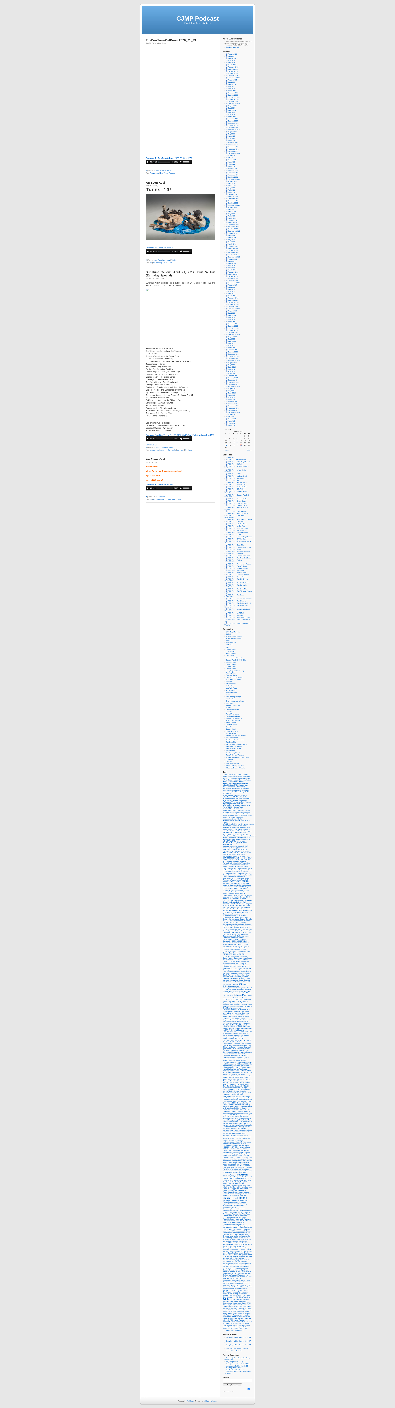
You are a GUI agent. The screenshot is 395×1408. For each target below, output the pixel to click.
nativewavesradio (229, 1142)
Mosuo (225, 1132)
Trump (235, 1303)
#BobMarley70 (237, 788)
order (242, 1152)
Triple (226, 1299)
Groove (246, 1050)
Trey (225, 1297)
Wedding (236, 1315)
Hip (250, 1064)
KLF (227, 1091)
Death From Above (230, 975)
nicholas (226, 1145)
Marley (230, 1120)
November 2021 (233, 175)
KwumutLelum (228, 1093)
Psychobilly (236, 1182)
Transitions (227, 1295)
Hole (235, 1065)
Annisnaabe (227, 871)
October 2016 (233, 306)
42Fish (226, 853)
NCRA (243, 1142)
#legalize (244, 815)
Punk (248, 1182)
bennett (240, 892)
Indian (246, 1072)
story (241, 1261)
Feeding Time (231, 673)
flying (242, 1025)
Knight (231, 1091)
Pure (237, 1183)
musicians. (248, 1137)
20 (237, 443)
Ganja (225, 1035)
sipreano (226, 1239)
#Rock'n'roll (243, 832)
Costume (226, 949)
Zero (236, 1330)
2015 (237, 858)
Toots (237, 1290)
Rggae (249, 1210)
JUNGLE (226, 1084)
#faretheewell (242, 800)
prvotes (236, 1180)
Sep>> (249, 450)
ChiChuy (231, 929)
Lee (229, 1099)
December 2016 (233, 302)
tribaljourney (231, 1297)
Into (224, 1077)
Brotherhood (247, 910)
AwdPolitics (245, 882)
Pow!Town (227, 1169)
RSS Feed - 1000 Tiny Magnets (239, 462)
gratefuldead (234, 1050)
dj (243, 984)
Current (246, 965)
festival (228, 1021)
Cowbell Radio (231, 662)
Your (234, 1328)
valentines (227, 1308)
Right (246, 1212)
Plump (235, 1162)
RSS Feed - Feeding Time (237, 511)
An (151, 262)
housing (226, 1071)
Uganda (237, 1305)
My (226, 1138)
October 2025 (233, 75)
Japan (248, 1079)
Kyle (235, 1093)
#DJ (248, 798)
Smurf (244, 1246)
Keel (170, 262)
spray (234, 1260)
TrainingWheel (237, 1294)
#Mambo (234, 817)
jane (244, 1079)
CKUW (249, 932)
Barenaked (243, 885)
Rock (245, 1216)
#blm (229, 787)
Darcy (241, 970)
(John (239, 848)
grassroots (240, 1049)
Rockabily (226, 1219)
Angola (242, 870)
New (233, 1144)
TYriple (229, 1305)
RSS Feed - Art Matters (236, 478)
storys (245, 1261)
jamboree (236, 1079)
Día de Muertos (242, 1001)
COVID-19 (244, 960)
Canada (249, 919)
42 (248, 851)
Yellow (245, 1327)
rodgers (238, 1222)
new (236, 1144)
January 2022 (233, 170)
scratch (243, 1231)
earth (174, 450)
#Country (226, 793)
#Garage (242, 804)
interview (244, 1076)
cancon (226, 922)
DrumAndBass (237, 993)
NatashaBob (232, 1140)
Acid (225, 861)
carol (243, 924)
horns (244, 1067)
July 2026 (231, 56)
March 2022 (232, 166)
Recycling (237, 1194)
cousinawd (243, 956)
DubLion (238, 998)
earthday (180, 450)
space (225, 1255)
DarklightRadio (231, 668)
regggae (237, 1202)
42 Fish (228, 634)
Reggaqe (237, 1200)
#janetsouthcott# (242, 814)
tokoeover (243, 1288)
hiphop (225, 1065)
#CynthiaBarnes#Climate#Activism (235, 795)
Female (242, 1018)
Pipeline (242, 1160)
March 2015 (232, 347)
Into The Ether (231, 684)
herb (243, 1062)
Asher (225, 876)
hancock (226, 1057)
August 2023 (232, 132)
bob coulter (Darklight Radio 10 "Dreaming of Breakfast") (236, 1367)
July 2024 (231, 108)
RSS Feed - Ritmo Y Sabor (237, 566)
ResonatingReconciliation (232, 1209)
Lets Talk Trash (231, 688)
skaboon (229, 1241)
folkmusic (226, 1026)
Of (230, 1150)
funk (250, 1032)
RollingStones (228, 1224)
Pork (228, 1166)
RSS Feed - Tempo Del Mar (237, 577)
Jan (241, 1079)
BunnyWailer (227, 915)
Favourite (246, 1016)
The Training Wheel (233, 753)
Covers (249, 958)
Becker (246, 890)
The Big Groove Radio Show (236, 735)
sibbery (230, 1238)
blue (235, 900)
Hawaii (231, 1059)
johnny (249, 1081)
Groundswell (227, 1052)
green (241, 1050)
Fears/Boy (227, 1018)
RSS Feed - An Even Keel (237, 476)
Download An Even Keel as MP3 (159, 248)
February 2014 (233, 376)
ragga (234, 1189)
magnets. (226, 1116)
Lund (236, 1111)
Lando (247, 1096)
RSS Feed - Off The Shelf (237, 539)
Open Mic (229, 703)
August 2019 (232, 233)
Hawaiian (237, 1059)
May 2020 (231, 214)
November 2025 (233, 73)
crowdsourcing (242, 963)
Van (236, 1308)
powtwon (226, 1177)
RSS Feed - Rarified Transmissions (233, 561)
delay (240, 977)
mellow (231, 1123)
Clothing (240, 934)
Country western (238, 953)
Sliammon (248, 1243)
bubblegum (246, 912)
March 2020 (232, 218)
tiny (246, 1285)
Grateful (226, 1050)
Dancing (226, 970)
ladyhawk (239, 1094)
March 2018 (232, 270)
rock (241, 1216)
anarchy (249, 868)
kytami (244, 1093)
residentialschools (229, 1207)
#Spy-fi (247, 839)
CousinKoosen (228, 958)
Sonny (242, 1251)
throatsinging (238, 1283)
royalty (245, 1226)
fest (224, 1021)
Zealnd (232, 1330)
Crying (225, 965)
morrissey (248, 1130)
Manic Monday (231, 690)
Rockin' (233, 1219)
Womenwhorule (246, 1322)
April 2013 (231, 397)
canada (226, 921)
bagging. (226, 885)
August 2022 (232, 155)
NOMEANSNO (233, 1147)
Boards (230, 902)
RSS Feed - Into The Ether (237, 524)
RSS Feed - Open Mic (236, 545)
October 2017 (233, 281)
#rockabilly (236, 834)
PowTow (226, 1172)
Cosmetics (243, 948)
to (236, 1288)
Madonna (241, 1113)
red (242, 1194)
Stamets (246, 1260)
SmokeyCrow (237, 1246)
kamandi (226, 1088)
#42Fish (231, 775)
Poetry (228, 707)
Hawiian (243, 1059)
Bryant (239, 912)
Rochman (236, 1216)
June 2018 (232, 263)
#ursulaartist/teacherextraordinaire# (235, 846)
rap (241, 1189)
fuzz (224, 1033)
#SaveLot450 (228, 837)
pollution (236, 1164)
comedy (163, 450)
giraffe (235, 1045)
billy (250, 895)
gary (235, 1038)
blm (244, 899)
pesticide (226, 1159)
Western (240, 1318)
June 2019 (232, 237)
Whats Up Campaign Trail (235, 766)
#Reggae (226, 832)
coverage (243, 958)
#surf (231, 841)
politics (230, 1164)
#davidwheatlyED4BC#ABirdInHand (235, 797)
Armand (243, 875)
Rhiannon (226, 1212)
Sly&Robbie (230, 1244)
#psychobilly (247, 829)
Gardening (229, 681)
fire (237, 1023)
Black (248, 897)
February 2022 (233, 168)
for (245, 1026)
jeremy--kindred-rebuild (234, 1351)
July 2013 (231, 391)
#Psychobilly (227, 831)
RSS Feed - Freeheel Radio (238, 513)
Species (226, 1256)
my (224, 1138)
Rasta (225, 1190)
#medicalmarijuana (230, 819)
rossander (234, 1226)
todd (238, 1288)
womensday (227, 1322)
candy (237, 922)
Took (233, 1290)
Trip (244, 1297)
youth (242, 1328)
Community (227, 938)
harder (235, 1057)
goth (249, 1047)
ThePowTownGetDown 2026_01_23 (171, 40)
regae (232, 1195)
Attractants (227, 880)
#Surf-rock (241, 841)
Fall (240, 1015)
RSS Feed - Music (234, 534)
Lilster (241, 1103)
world (248, 1323)
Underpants (245, 1305)
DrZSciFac (230, 995)
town (236, 1292)
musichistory (239, 1137)
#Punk (234, 831)
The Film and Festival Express (236, 744)
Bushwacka (227, 917)
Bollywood (241, 904)
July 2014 (231, 365)
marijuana (238, 1118)
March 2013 (232, 399)
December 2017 (233, 276)
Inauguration (229, 1072)
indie (250, 1072)
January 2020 (233, 222)
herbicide (248, 1062)
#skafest (226, 839)
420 (236, 856)
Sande (249, 1229)
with (228, 1320)
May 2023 (231, 136)
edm (250, 1004)
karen (239, 1088)
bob (234, 902)
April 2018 (231, 268)
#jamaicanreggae (229, 814)
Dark (225, 971)
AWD (246, 880)
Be (229, 888)
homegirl (230, 1067)
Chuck (225, 931)
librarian (244, 1101)
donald (249, 988)
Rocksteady (248, 1219)
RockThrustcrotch (229, 1221)
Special (249, 1255)
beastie (232, 890)
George (240, 1040)
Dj (245, 984)
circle (241, 931)
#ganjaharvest (233, 804)
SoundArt (231, 1253)
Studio (241, 1263)
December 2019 (233, 224)
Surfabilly (244, 1268)
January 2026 (233, 69)
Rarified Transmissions (234, 718)
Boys (229, 907)
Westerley (233, 1318)
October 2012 (233, 410)
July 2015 (231, 339)
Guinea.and (233, 1054)
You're (230, 1328)
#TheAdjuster (236, 843)
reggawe (244, 1200)
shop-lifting (236, 1236)
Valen (241, 1306)
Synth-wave (245, 1270)
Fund (239, 1032)
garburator (237, 1037)
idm (242, 1071)
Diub (248, 982)
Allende (243, 866)
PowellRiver (245, 1169)
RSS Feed (231, 457)
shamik (245, 1234)
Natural (238, 1142)
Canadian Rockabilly (243, 921)
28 (241, 445)
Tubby (244, 1303)
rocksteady (240, 1219)
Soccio (237, 1248)
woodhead (227, 1323)
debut (247, 975)
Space (230, 1255)
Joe (235, 1081)
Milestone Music (231, 692)
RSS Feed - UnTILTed (236, 613)
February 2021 (233, 194)
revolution (236, 1210)
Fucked (235, 1030)
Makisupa (246, 1116)
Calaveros (231, 919)
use (230, 1306)
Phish (229, 1160)
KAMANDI (245, 1086)
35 (246, 851)
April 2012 (231, 423)
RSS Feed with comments (237, 460)
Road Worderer (231, 725)
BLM (241, 899)
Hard (231, 1057)
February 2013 (233, 401)
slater (242, 1243)
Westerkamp (245, 1316)
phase (249, 1159)
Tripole (225, 1301)
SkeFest (232, 1243)
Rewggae (243, 1210)
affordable (237, 863)
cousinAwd (241, 954)
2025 (237, 859)
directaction (227, 982)
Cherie (225, 929)
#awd (235, 783)
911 (239, 856)
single (246, 1238)
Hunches (232, 1071)
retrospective (228, 1210)
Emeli (225, 1008)
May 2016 (231, 317)
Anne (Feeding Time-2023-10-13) (237, 1364)
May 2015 (231, 343)
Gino (225, 1045)
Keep (232, 1089)
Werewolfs (233, 1316)
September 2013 (234, 386)
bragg (233, 907)
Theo (233, 1282)
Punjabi (243, 1182)
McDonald (243, 1121)
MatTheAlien (227, 1121)
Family (225, 1016)
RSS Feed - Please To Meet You (239, 547)
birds (232, 897)
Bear (237, 888)
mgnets (226, 1125)
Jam (231, 1079)
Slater (238, 1243)
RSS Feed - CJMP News (236, 489)
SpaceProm (237, 1255)
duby (246, 999)
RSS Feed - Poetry (234, 549)
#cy (231, 793)
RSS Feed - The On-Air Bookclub (240, 599)
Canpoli (238, 924)
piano (234, 1160)
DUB (240, 995)
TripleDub (239, 1299)
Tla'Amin (237, 1287)
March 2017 (232, 296)
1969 (247, 856)
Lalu (243, 1096)
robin (231, 1216)
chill (236, 929)
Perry (246, 1157)
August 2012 (232, 414)
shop (230, 1236)
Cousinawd (235, 956)
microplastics (247, 1125)
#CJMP (246, 792)
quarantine (240, 1185)
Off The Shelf (230, 699)
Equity (239, 1010)
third (225, 1283)
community (235, 938)
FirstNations (246, 1023)
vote (238, 1311)
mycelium (231, 1138)
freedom (226, 1028)
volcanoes (227, 1311)
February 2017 (233, 298)
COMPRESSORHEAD (239, 941)
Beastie (226, 890)
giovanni (230, 1045)
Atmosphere (240, 876)
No (248, 1145)
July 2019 (231, 235)
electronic (240, 1006)
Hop (240, 1067)
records (246, 1192)
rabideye (240, 1187)
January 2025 (233, 95)
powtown (226, 1175)
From (246, 1028)
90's (237, 854)
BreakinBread (234, 910)
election (234, 1006)
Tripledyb (246, 1299)
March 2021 (232, 192)
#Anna (241, 781)
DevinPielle (234, 978)
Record (236, 1192)
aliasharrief (233, 866)
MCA (238, 1121)
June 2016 (232, 315)
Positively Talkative (232, 709)
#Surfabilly (227, 843)
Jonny (242, 1082)
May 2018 (231, 265)
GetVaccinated (228, 1043)
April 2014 (231, 371)
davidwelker (235, 971)
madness (234, 1113)
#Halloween (238, 809)
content (245, 944)
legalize (236, 1099)
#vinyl (225, 848)
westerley (226, 1318)
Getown (240, 1042)
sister (243, 1239)
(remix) (240, 849)
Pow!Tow (234, 1167)
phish (225, 1160)
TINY (249, 1285)
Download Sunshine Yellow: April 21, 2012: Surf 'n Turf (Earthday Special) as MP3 (180, 435)
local (228, 1108)
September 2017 (234, 283)
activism (230, 861)
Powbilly (229, 712)
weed (242, 1315)
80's (233, 854)
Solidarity (242, 1249)
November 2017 (233, 278)
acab (241, 859)
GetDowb (226, 1042)
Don (245, 988)
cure (241, 965)
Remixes (226, 1205)
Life (229, 1103)
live (238, 1106)
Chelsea (247, 927)
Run (236, 1227)
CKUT (244, 932)
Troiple (230, 1301)
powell (238, 1169)
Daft (240, 966)
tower (232, 1292)
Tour (225, 1292)
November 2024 (233, 99)
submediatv (227, 1265)
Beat (236, 890)
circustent (246, 931)
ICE (239, 1071)
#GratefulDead (228, 809)
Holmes (246, 1065)
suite (233, 1265)
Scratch (237, 1231)
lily (244, 1103)
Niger (231, 1145)
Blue (232, 900)
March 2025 (232, 91)
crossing (234, 963)
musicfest (231, 1137)
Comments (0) (151, 445)
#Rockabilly (244, 834)
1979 (225, 858)
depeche (226, 978)
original (247, 1152)
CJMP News (230, 656)
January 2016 (233, 326)
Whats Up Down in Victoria (235, 768)
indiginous (227, 1074)
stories (229, 1261)
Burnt (234, 915)
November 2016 (233, 304)
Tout (228, 1292)
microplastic (239, 1125)
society (232, 1249)
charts (225, 927)
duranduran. (227, 1001)
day (169, 450)
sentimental (243, 1232)
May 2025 (231, 86)
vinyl (241, 1310)
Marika (244, 1118)
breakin (249, 909)
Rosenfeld (227, 1226)
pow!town (248, 1167)
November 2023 (233, 125)
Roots (239, 1224)
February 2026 (233, 67)
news (240, 1144)
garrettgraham (228, 1038)
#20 (226, 775)
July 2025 (231, 82)
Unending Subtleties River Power (237, 757)
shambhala (239, 1234)
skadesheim (237, 1241)
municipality (227, 1133)
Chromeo (249, 929)
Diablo (248, 978)
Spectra (232, 1256)
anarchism (242, 868)
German (246, 1040)
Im (245, 1071)
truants (244, 1301)
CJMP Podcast (197, 18)
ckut (240, 932)
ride (242, 1212)
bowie (248, 905)
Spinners (249, 1256)
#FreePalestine (245, 802)
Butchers (235, 917)
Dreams (226, 991)
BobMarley (243, 902)
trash (244, 1295)
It (240, 1077)
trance (245, 1294)
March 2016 (232, 322)
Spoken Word (231, 729)
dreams (232, 991)
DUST (234, 1001)
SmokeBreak (247, 1244)
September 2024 (234, 104)
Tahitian (232, 1271)
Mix (246, 1127)
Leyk (239, 1101)
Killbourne (243, 1089)
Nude (229, 1149)
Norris (241, 1147)
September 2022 (234, 153)
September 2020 (234, 205)
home (225, 1067)
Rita (237, 1214)
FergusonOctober (236, 1020)
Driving (241, 991)
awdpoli (226, 882)
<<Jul (227, 450)
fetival (245, 1021)
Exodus (232, 1015)
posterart (233, 1166)
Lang (232, 1098)
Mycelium (238, 1138)
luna (229, 1111)
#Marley (240, 817)
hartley (241, 1057)
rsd (249, 1226)
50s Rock (244, 853)
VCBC (248, 1308)
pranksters (241, 1177)
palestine (240, 1154)
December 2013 (233, 380)
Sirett (239, 1239)
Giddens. (248, 1043)
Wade (247, 1311)
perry (250, 1157)
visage (249, 1310)
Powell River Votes (232, 714)
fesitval (246, 1020)
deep (225, 977)
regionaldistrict (228, 1204)
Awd (242, 880)
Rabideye (233, 1187)
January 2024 (233, 121)
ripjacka (229, 1214)
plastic (230, 1162)
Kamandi (238, 1086)
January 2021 (233, 196)
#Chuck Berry (239, 792)
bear (241, 888)
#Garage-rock (228, 805)
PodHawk (190, 1401)
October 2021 (233, 177)
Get (251, 1040)
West (239, 1316)
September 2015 (234, 335)
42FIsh (231, 853)
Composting (227, 941)
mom (229, 1128)
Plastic (225, 1162)
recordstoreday (228, 1194)
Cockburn (246, 934)
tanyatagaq (227, 1273)
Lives (245, 1106)
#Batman (240, 783)
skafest (244, 1241)
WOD (232, 1320)
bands (236, 885)
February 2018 (233, 272)
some (225, 1251)
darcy (245, 970)
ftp (224, 1030)
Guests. (249, 1052)
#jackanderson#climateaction (240, 812)
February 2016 (233, 324)
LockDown (227, 1110)
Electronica (248, 1006)
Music (173, 260)
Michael (232, 1125)
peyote (244, 1159)
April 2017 (231, 293)
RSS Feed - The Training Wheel (239, 603)
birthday (237, 897)
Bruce (234, 912)
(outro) (244, 848)
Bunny (243, 914)
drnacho (247, 991)
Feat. (233, 1018)
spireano (226, 1258)
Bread (239, 909)
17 (244, 851)
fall (243, 1015)
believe (226, 892)
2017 (246, 858)
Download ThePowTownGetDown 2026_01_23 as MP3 (169, 158)
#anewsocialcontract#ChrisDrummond (236, 776)
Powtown (233, 1175)
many (233, 1118)
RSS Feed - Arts (233, 480)
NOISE (225, 1147)
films (234, 1023)
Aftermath (239, 865)
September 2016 (234, 309)
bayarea (233, 887)
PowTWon (233, 1177)
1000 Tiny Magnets (233, 632)
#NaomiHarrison (229, 820)
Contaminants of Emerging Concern (236, 943)
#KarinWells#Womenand (232, 815)
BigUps (243, 895)
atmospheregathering (243, 878)
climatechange (231, 934)
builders (233, 914)
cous (235, 954)
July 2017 (231, 287)
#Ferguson (227, 802)
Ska (249, 1239)
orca (231, 1152)
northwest (246, 1147)
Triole (241, 1297)
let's (247, 1099)
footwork (241, 1026)
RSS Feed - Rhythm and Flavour (239, 564)
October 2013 (233, 384)
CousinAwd (227, 956)
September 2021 (234, 179)
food (236, 1026)
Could (238, 949)
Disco (240, 982)
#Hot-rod (241, 810)
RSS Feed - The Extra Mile (237, 589)
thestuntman (247, 1282)
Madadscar (227, 1113)
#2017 (240, 775)
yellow (225, 1328)
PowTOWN (233, 1172)
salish (250, 1227)
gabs (228, 1033)
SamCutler (233, 1229)
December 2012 (233, 406)
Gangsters (240, 1033)
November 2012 (233, 408)
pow (248, 1166)
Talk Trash (247, 1271)
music (246, 1135)
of (232, 1150)
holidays (240, 1065)
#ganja (225, 804)
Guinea (226, 1054)
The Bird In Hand (232, 738)
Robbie (226, 1216)
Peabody (237, 1157)
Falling (247, 1015)
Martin (240, 1120)
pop (190, 450)
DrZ (224, 995)
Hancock (245, 1055)
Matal (245, 1120)
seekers (231, 1232)
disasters (235, 982)
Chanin (239, 926)
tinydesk (226, 1287)
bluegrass (248, 900)
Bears (245, 888)
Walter (235, 1313)
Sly (224, 1244)
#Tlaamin (244, 843)
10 (242, 851)
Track (225, 1294)
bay (228, 887)
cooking (241, 946)
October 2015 (233, 332)
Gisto (245, 1045)
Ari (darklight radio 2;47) (234, 1362)
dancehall (241, 968)
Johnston (236, 1082)
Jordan (247, 1082)
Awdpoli (232, 882)
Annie (250, 870)
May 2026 (231, 60)
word (233, 1323)
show (179, 499)
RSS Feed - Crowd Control (237, 501)
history (230, 1065)
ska (224, 1241)
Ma (245, 1111)
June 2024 (232, 110)
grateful (247, 1049)
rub (224, 1227)
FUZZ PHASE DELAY (233, 679)
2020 (225, 859)
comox (241, 938)
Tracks (229, 1294)
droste (225, 993)
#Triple (225, 844)
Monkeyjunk (242, 1128)
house (244, 1069)
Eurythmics (233, 1011)
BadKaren (245, 883)
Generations (227, 1040)
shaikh (232, 1234)
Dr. (235, 989)
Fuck (231, 1030)
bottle (238, 905)
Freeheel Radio (231, 675)
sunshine (226, 1266)
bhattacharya (228, 895)
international (236, 1076)
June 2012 (232, 419)
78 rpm (229, 854)
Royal (240, 1226)
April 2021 (231, 190)
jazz (228, 1081)
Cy (228, 966)
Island (237, 1077)
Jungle (237, 1084)
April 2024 (231, 114)
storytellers (227, 1263)
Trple (240, 1301)
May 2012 (231, 421)
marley (235, 1120)
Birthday (243, 897)
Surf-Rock (237, 1268)
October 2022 (233, 151)
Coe (224, 936)
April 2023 (231, 138)
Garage (231, 1035)
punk (225, 1183)
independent (239, 1072)
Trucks (225, 1303)
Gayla (239, 1038)
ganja (246, 1033)
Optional (226, 1152)
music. (225, 1137)
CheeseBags (239, 927)
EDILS (246, 1004)
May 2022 (231, 162)
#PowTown (236, 827)
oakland (234, 1149)
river (240, 1214)
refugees (226, 1195)
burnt (239, 915)
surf (244, 1266)
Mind (237, 1127)
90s (243, 854)
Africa (243, 863)
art (247, 875)
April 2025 (231, 88)
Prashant (248, 1177)
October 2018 (233, 255)
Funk (247, 1032)
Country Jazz (228, 953)
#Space (242, 839)
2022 (233, 859)
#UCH (230, 844)
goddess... (240, 1047)
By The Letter (231, 653)
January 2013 (233, 404)
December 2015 (233, 328)
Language (238, 1098)
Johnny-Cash (228, 1082)
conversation (228, 946)
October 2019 (233, 229)
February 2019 (233, 246)
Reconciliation (228, 1192)
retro (243, 1209)
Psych (249, 1180)
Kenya (237, 1089)
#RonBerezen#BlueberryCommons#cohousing (239, 836)
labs (229, 1094)
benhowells (233, 892)
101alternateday (229, 856)
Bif (234, 895)
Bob (238, 902)
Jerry (232, 1081)
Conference (233, 943)
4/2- (233, 851)
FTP (227, 1030)
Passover (245, 1155)
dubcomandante (229, 998)
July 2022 (231, 158)
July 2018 (231, 261)
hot (231, 1069)
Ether (248, 1010)
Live (241, 1106)
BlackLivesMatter (233, 899)
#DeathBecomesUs (230, 798)
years (241, 1327)
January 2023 (233, 145)
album (245, 865)
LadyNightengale (229, 1096)
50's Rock (237, 853)
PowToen (248, 1171)
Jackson (226, 1079)
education (227, 1006)
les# (240, 1099)
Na (243, 1138)
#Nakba (239, 819)
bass (249, 885)
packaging (233, 1154)
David (229, 971)
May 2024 (231, 112)
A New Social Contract (233, 638)
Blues (225, 902)
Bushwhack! (230, 651)
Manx (228, 1118)
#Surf (235, 841)
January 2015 (233, 352)
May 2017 (231, 291)
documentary (234, 986)
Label (225, 1094)
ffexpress (226, 1023)
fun (235, 1032)
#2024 (245, 775)
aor (235, 875)
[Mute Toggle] (181, 162)
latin (246, 1098)
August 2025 (232, 80)
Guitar (240, 1054)
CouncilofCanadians (230, 951)
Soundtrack (239, 1253)
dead (232, 973)
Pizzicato (248, 1160)
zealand (226, 1330)
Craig (225, 963)
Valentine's (247, 1306)
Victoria (231, 1310)
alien (238, 866)
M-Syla (241, 1111)
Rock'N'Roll (227, 1217)
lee (232, 1099)
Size (246, 1239)
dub (236, 995)
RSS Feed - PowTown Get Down (239, 558)
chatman (231, 927)
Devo (240, 978)
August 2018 (232, 259)
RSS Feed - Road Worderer (238, 568)
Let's (244, 1099)
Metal (246, 1123)
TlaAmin (226, 1288)
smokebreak (227, 1246)
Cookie (235, 946)
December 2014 (233, 354)
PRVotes (230, 1180)
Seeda (225, 1232)
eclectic (236, 1004)
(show (245, 849)
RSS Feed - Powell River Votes (239, 556)
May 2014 (231, 369)
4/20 (237, 851)
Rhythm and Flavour (233, 720)
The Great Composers (234, 746)
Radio (225, 1189)
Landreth (226, 1098)
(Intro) (235, 848)
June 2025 (232, 84)
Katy (249, 1088)
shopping (243, 1236)
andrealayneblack (232, 870)
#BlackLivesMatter (241, 785)
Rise (233, 1214)
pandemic (226, 1155)
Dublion (244, 998)
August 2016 (232, 311)
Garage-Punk (239, 1035)
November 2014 (233, 356)
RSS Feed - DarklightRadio (237, 505)
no (246, 1145)
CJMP (232, 932)
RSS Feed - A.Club (234, 474)
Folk (245, 1025)
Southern (247, 1253)
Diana (232, 980)
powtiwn (242, 1171)
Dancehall (234, 968)
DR (233, 989)
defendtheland (232, 977)
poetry (225, 1164)
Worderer (238, 1323)
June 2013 (232, 393)
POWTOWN (241, 1172)
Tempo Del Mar (231, 733)
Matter (249, 1120)
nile (240, 1145)
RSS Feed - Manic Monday (237, 530)
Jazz (225, 1081)
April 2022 (231, 164)
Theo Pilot (239, 1282)
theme (248, 1280)
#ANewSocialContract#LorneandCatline (237, 780)
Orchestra (236, 1152)
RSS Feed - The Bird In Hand (238, 583)
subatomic (247, 1263)
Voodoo (234, 1311)
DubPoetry (234, 999)
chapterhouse (247, 926)
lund (232, 1111)
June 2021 (232, 186)
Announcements (229, 873)
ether (244, 1010)
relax (235, 1204)
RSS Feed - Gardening (236, 522)
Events (231, 1013)
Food (232, 1026)
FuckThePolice (228, 1032)
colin (235, 936)
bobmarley (227, 904)
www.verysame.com (243, 1325)
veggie (225, 1310)
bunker (238, 914)
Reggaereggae (228, 1200)
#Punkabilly (241, 831)
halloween (227, 1055)
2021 (229, 859)
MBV (234, 1121)
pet (231, 1159)
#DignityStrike (242, 798)
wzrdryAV (226, 1327)
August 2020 (232, 207)
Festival (234, 1021)
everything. (238, 1013)
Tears (249, 1273)
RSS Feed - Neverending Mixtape (240, 537)
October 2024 (233, 101)
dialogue (226, 980)
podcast (241, 1162)
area (238, 875)
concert (226, 943)
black (225, 899)
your (238, 1328)
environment (236, 1008)
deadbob (248, 973)
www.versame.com (229, 1325)
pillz (237, 1160)
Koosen (237, 1091)
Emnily (229, 1008)
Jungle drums (244, 1084)
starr (225, 1261)
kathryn (245, 1088)
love (237, 1110)
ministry (242, 1127)
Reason (243, 1190)
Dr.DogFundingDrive (244, 989)
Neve (229, 1144)
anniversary (154, 450)
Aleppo (226, 866)
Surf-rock (230, 1268)
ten (247, 1275)
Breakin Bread (231, 649)
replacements (234, 1205)
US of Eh (229, 761)
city (228, 932)
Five (228, 1025)
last (243, 1098)
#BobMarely (241, 787)
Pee (242, 1157)
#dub (235, 800)
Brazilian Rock (232, 909)
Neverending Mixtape (233, 697)
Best (233, 893)
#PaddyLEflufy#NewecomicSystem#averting (238, 824)
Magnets (241, 1115)
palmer (246, 1154)
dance (244, 966)
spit (231, 1258)
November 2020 (233, 201)
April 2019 (231, 242)
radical (246, 1187)
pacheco (226, 1154)
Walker (230, 1313)
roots (235, 1224)
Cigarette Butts (233, 931)
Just (228, 1086)
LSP (244, 1110)
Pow (245, 1166)
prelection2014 (228, 1178)
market (225, 1120)
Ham (240, 1055)
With (225, 1320)
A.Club (228, 640)
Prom (225, 1180)
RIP (224, 1214)
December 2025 (233, 71)
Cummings (236, 965)
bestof (237, 893)
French (232, 1028)
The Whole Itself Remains (235, 755)
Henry (239, 1062)
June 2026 (232, 58)
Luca (248, 1110)
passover (226, 1157)
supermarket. (235, 1266)
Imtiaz (249, 1071)
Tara (236, 1273)
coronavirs (227, 948)
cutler (225, 966)
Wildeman (247, 1318)
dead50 (242, 973)
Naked (225, 1140)
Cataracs (248, 924)
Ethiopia (226, 1011)
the (247, 1277)
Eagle (225, 1003)
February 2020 (233, 220)
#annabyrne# (228, 783)
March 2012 (232, 425)
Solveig (248, 1249)
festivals (240, 1021)
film (231, 1023)
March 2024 (232, 116)
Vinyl (245, 1310)
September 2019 (234, 231)
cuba (230, 965)
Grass (234, 1049)
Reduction (247, 1194)
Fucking (241, 1030)
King (248, 1089)
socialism (226, 1249)
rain (238, 1189)
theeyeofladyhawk (229, 1280)
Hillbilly (246, 1064)
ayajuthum (227, 883)
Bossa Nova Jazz (229, 905)
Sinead (241, 1238)
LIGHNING (235, 1103)
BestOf (242, 893)
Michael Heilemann (210, 1401)
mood (231, 1130)
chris (244, 929)
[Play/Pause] (148, 162)
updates (226, 1306)
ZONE (240, 1330)
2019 (250, 858)
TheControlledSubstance (232, 1278)
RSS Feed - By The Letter (237, 487)
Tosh (241, 1290)
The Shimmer (230, 750)
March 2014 (232, 373)
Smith (236, 1244)
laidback (239, 1096)
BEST (225, 893)
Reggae (172, 173)
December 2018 (233, 250)
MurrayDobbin (237, 1133)
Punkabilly (231, 1183)
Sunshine (244, 1265)
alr (247, 866)
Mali (224, 1118)
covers (225, 960)
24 (226, 445)
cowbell (238, 961)
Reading (231, 1190)
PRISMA (241, 1178)
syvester (226, 1271)
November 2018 (233, 252)
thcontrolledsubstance (238, 1277)
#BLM (225, 787)
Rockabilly (242, 1217)
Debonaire (241, 975)
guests (243, 1052)
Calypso (243, 919)
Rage (230, 1189)
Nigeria (236, 1145)
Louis (233, 1110)
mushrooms (235, 1135)
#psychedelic (228, 829)
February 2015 (233, 350)
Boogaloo (248, 904)
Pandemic (234, 1155)
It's (242, 1077)
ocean (239, 1149)
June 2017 (232, 289)
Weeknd (226, 1316)
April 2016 (231, 319)
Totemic (246, 1290)
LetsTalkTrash (232, 1101)
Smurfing (226, 1248)
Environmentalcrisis (230, 1010)
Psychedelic (227, 1182)
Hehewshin (227, 1062)
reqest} (241, 1205)
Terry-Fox (226, 1277)
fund (243, 1032)
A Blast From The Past (234, 636)
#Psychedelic (238, 829)
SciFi (232, 1231)
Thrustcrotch (227, 1285)
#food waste (235, 802)
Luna (225, 1111)
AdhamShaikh (228, 863)
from (242, 1028)
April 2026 (231, 63)
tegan (243, 1275)
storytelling (235, 1263)
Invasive (229, 1077)
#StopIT (226, 841)
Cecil (229, 926)
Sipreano (233, 1239)
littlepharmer (232, 1106)
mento (241, 1123)
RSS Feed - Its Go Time (236, 526)
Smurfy (232, 1248)
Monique (234, 1128)
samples (240, 1229)
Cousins (237, 958)
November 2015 (233, 330)
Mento (236, 1123)
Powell (233, 1169)
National (240, 1140)
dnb (247, 984)
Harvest (226, 1059)
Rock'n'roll (235, 1217)
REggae (234, 1198)
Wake (225, 1313)
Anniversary (154, 173)
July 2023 (231, 134)
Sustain (226, 1270)
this (228, 1283)
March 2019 (232, 244)
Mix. (248, 1127)
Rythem (244, 1227)
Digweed (247, 980)
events (225, 1013)
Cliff (224, 934)
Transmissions (236, 1295)
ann (246, 870)
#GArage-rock (238, 805)
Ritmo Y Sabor (231, 722)
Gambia (233, 1033)
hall (243, 1054)
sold (237, 1249)
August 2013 (232, 388)
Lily (246, 1103)
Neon (225, 1144)
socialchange (245, 1248)
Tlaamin (249, 1287)
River (244, 1214)
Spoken (236, 1258)
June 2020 (232, 211)
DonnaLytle (227, 989)
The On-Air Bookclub (233, 748)
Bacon (238, 883)
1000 (243, 856)
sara (225, 1231)
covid (239, 960)
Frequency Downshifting (234, 677)
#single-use (242, 837)
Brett (241, 910)
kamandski (233, 1088)
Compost (235, 939)
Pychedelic (227, 1185)
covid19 (226, 961)
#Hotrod (247, 810)
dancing (248, 968)
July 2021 (231, 183)
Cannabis (226, 924)
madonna (248, 1113)
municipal (245, 1132)
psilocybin (243, 1180)
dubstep (241, 999)
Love (241, 1110)
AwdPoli (238, 882)
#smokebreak (234, 839)
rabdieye (226, 1187)
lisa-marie (241, 1104)
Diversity (236, 984)
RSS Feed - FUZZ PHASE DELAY (240, 519)
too (230, 1290)
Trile (237, 1297)
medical (226, 1123)
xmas (232, 1327)
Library (249, 1101)
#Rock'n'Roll (234, 832)
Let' (250, 1099)
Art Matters (229, 645)
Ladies (233, 1094)
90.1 (240, 854)
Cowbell (232, 961)
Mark (249, 1118)
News (244, 1144)
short (249, 1236)
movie (230, 1132)
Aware (238, 880)
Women (242, 1320)
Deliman (245, 977)
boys (225, 907)
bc (237, 887)
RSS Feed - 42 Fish (235, 464)
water (249, 1313)
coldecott (229, 936)
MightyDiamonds (229, 1127)
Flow (234, 1025)
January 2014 (233, 378)
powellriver (227, 1171)
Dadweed (234, 966)
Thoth (231, 1283)
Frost (250, 1028)
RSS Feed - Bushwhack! (236, 485)
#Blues (234, 787)
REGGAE (243, 1195)
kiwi (224, 1091)
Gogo (246, 1047)
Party (240, 1155)
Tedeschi (234, 1275)
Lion (235, 1104)
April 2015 (231, 345)
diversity (230, 984)
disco (245, 982)
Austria (233, 880)
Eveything (245, 1013)
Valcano (235, 1306)
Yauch (236, 1327)
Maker (240, 1116)
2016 (242, 858)
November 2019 (233, 227)
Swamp (232, 1270)
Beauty (241, 890)
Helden (234, 1062)
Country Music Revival (233, 658)
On (248, 1150)
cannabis (243, 922)
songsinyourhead (233, 1251)
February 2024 (233, 119)
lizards (249, 1106)
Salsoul (226, 1229)
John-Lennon (242, 1081)
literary (225, 1106)
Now (225, 1149)
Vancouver (242, 1308)
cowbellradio (245, 961)
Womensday (236, 1322)
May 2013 (231, 395)
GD (243, 1038)
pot (238, 1166)
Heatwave (237, 1060)
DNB (228, 986)
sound (225, 1253)
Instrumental (227, 1076)
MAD (248, 1111)
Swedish (238, 1270)
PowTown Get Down (163, 170)
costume (233, 949)
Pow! (229, 1167)
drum (230, 993)
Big (236, 895)
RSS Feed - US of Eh (235, 615)
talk (239, 1271)
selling (236, 1232)
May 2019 (231, 240)
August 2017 (232, 285)
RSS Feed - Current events (237, 503)
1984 (229, 858)
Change (234, 926)
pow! (225, 1167)
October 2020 (233, 203)
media (249, 1121)
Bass (225, 887)
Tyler (225, 1305)
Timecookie (240, 1285)
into (249, 1076)
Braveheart (239, 907)
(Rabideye (234, 849)
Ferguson (226, 1020)
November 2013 (233, 382)
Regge (225, 1202)
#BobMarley (227, 788)
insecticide (241, 1074)
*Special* (226, 851)
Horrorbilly (226, 1069)
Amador (231, 868)
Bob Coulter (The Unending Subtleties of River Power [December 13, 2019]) (238, 1371)
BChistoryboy (246, 887)
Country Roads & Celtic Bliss (236, 660)
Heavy (243, 1060)
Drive (237, 991)
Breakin (226, 910)
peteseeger (237, 1159)
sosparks (248, 1251)
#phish (225, 826)
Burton (243, 915)
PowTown (164, 173)
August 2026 (232, 54)
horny (249, 1067)
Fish (224, 1025)
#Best (246, 783)
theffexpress (241, 1280)
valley (233, 1308)
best (229, 893)
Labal (249, 1093)
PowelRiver (235, 1171)
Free (248, 1026)
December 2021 (233, 173)
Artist (250, 875)
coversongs (232, 960)
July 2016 (231, 313)
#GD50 (230, 807)
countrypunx (247, 951)
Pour (241, 1166)
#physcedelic (233, 826)
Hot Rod (239, 1069)
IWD (245, 1077)
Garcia (243, 1037)
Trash (248, 1295)
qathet (233, 1185)
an (154, 499)
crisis (229, 963)
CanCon (232, 922)
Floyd (238, 1025)
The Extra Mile (231, 742)
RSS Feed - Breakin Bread (237, 482)
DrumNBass (247, 993)
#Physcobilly (242, 826)
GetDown (233, 1042)
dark (249, 970)
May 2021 (231, 188)
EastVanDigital (228, 1004)
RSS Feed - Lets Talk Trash (238, 528)
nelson (248, 1142)
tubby (239, 1303)
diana (236, 980)
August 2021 (232, 181)
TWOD (249, 1303)
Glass (225, 1047)
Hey (235, 1064)
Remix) (240, 1204)
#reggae (249, 831)
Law (249, 1098)
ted (230, 1275)
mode (225, 1128)
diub (225, 984)
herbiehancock (228, 1064)
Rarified (245, 1189)
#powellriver (227, 827)
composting (243, 939)
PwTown (241, 1183)
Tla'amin (243, 1287)
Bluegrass (241, 900)
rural (239, 1227)
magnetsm (234, 1116)
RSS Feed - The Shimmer (237, 601)
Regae (237, 1195)
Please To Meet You (233, 705)
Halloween (235, 1055)
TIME (234, 1285)
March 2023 (232, 140)
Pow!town (241, 1167)
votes (242, 1311)
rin (249, 1212)
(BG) (231, 848)
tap (233, 1273)
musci (244, 1133)
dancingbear (234, 970)
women (236, 1320)
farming (240, 1016)
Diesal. (241, 980)
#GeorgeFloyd (238, 807)
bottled (243, 905)
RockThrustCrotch (242, 1221)
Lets (225, 1101)
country (240, 951)
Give (249, 1045)
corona (246, 946)
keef (225, 1089)
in (224, 1072)
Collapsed (241, 936)
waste (245, 1313)
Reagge (237, 1190)
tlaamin (232, 1288)
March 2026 (232, 65)
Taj (236, 1271)
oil (234, 1150)
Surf (241, 1266)
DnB (225, 986)
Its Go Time (230, 686)
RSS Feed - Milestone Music (238, 532)
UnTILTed (229, 759)
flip (231, 1025)
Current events (231, 666)
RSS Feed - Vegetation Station (239, 617)
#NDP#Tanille (240, 820)
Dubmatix (226, 999)
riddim (238, 1212)
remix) (245, 1204)
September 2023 (234, 129)
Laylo (225, 1099)
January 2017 (233, 300)
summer (238, 1265)
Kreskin (243, 1091)
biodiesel (226, 897)
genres (235, 1040)
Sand (245, 1229)
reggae (227, 1198)
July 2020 (231, 209)
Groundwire (236, 1052)
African (247, 863)
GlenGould (231, 1047)
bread (244, 909)
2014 (233, 858)
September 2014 (234, 360)
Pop (224, 1166)
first (186, 450)
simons (235, 1238)
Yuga (246, 1328)
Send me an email (232, 47)
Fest (250, 1020)
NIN (243, 1145)
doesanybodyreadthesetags (233, 988)
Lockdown (243, 1108)
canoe (232, 924)
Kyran (239, 1093)
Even (165, 262)
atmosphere (232, 876)
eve (239, 1011)
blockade (226, 900)
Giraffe (240, 1045)
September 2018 (234, 257)
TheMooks (227, 1282)
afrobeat (233, 865)
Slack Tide (229, 727)
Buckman (226, 914)
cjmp (237, 932)
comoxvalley (227, 939)
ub (233, 1305)
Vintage (237, 1310)
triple (248, 1297)
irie (234, 1077)
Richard (233, 1212)
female (237, 1018)
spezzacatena (240, 1256)
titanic (231, 1287)
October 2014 (233, 358)
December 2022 (233, 147)
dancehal (226, 968)
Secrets (248, 1231)
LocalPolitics (235, 1108)
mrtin (240, 1132)
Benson (246, 892)
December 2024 (233, 97)
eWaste (226, 1015)
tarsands (241, 1273)
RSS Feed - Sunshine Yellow (238, 575)
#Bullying (246, 788)
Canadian (232, 921)
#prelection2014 (246, 827)
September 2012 (234, 412)
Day (241, 971)
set (249, 1232)
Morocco (242, 1130)
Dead (236, 973)
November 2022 (233, 149)
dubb (250, 995)
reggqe (243, 1202)
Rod (233, 1222)
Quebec (247, 1185)
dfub (244, 978)
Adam (245, 861)
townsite (245, 1292)
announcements (241, 873)
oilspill (237, 1150)
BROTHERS (227, 912)
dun (249, 999)
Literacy (247, 1104)
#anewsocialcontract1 (231, 781)
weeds (246, 1315)
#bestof (232, 785)
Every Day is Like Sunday (235, 671)
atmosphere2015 (229, 878)
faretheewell (232, 1016)
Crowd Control (231, 664)
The (250, 1277)
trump (230, 1303)
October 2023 (233, 127)
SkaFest (226, 1243)
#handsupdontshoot (230, 810)
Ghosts (242, 1043)
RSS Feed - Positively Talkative (239, 551)
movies (235, 1132)
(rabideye (226, 849)
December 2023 (233, 123)
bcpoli (225, 888)
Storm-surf (235, 1261)
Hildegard (240, 1064)
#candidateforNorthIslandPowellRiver (236, 790)
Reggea (231, 1202)
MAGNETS (234, 1115)
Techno (226, 1275)
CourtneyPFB (228, 954)
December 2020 (233, 199)
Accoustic (246, 859)
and (224, 870)
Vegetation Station (232, 763)
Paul (232, 1157)
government (227, 1049)
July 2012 (231, 417)
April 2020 (231, 216)
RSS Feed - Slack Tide (236, 570)
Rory (243, 1224)
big (239, 895)
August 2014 (232, 363)
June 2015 (232, 341)
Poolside (243, 1164)
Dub (245, 995)
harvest (246, 1057)
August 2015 (232, 337)
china (240, 929)
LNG (225, 1108)
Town (240, 1292)
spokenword (227, 1260)
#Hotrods (226, 812)
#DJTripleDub (228, 800)
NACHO (247, 1138)
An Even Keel (155, 182)
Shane (225, 1236)
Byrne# (241, 917)
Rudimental (230, 1227)
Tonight (226, 1290)
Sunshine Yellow (167, 447)
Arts (168, 260)
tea (246, 1273)
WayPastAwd (228, 1315)
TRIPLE (233, 1299)
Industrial (234, 1074)
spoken (241, 1258)
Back (234, 883)
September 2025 (234, 78)
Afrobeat (226, 865)
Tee (239, 1275)
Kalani (232, 1086)
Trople (235, 1301)
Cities (225, 932)
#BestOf (226, 785)
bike (247, 895)
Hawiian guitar (228, 1060)
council (243, 949)
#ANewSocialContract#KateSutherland (237, 778)
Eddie (241, 1004)
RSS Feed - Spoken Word (237, 572)
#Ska (248, 837)
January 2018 (233, 274)
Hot (234, 1069)
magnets (247, 1115)
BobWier (234, 904)
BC (240, 887)
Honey (236, 1067)
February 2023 (233, 142)
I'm (237, 1071)
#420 (236, 775)
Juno (225, 1086)
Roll (242, 1222)
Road (248, 1214)
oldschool (243, 1150)
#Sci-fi (235, 837)
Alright (225, 868)
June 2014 (232, 367)
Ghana (236, 1043)
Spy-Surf (239, 1260)
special (244, 1255)
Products (248, 1178)
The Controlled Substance (235, 740)
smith (241, 1244)
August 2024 (232, 106)
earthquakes (243, 1003)
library (225, 1103)
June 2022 (232, 160)
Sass (229, 1231)
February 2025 (233, 93)
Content (240, 944)
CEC (225, 926)
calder (237, 919)
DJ (241, 984)
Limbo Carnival (228, 1104)
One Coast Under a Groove (235, 701)
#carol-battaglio (228, 792)
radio (250, 1187)
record (241, 1192)
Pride (236, 1178)
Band (232, 885)
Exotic (237, 1015)
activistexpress (238, 861)
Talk (242, 1271)
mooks (236, 1130)
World (244, 1323)
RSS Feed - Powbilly (235, 553)
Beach (232, 888)
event (247, 1011)
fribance (238, 1028)
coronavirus (235, 948)
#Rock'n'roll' (227, 834)
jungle (232, 1084)
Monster (226, 1130)
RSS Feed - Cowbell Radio (237, 499)
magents (226, 1115)
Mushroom (227, 1135)
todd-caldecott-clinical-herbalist (237, 1349)
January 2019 (233, 248)
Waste (240, 1313)
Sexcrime (226, 1234)
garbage (229, 1037)
